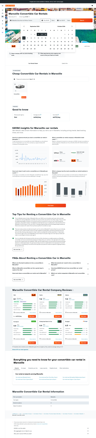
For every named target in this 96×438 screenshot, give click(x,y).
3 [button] (38, 34)
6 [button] (57, 38)
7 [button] (27, 38)
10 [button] (38, 38)
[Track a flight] (2, 23)
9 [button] (34, 38)
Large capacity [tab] (43, 368)
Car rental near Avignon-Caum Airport (71, 379)
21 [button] (27, 45)
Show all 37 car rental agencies (20, 349)
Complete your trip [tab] (33, 368)
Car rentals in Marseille (78, 413)
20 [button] (24, 45)
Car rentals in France (37, 413)
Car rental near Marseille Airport (23, 377)
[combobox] (13, 17)
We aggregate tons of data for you (23, 431)
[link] (50, 205)
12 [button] (45, 38)
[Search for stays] (2, 13)
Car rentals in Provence (67, 413)
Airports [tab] (17, 368)
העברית (61, 1)
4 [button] (50, 38)
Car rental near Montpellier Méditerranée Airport (74, 377)
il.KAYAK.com (15, 413)
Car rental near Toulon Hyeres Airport (24, 379)
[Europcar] (33, 321)
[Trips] (2, 28)
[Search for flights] (2, 10)
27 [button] (24, 49)
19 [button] (45, 41)
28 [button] (27, 49)
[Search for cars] (2, 16)
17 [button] (38, 41)
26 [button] (45, 45)
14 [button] (27, 41)
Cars (20, 413)
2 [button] (34, 34)
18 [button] (42, 41)
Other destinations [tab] (64, 368)
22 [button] (31, 45)
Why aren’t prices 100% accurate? (23, 433)
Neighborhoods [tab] (53, 368)
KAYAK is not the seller (20, 428)
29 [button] (31, 49)
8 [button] (31, 38)
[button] (94, 1)
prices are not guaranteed (42, 423)
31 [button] (72, 49)
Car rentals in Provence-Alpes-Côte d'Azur (52, 413)
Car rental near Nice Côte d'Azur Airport (48, 377)
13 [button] (24, 41)
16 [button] (34, 41)
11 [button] (41, 38)
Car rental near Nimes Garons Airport (47, 379)
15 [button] (31, 41)
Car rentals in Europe (27, 413)
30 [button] (34, 49)
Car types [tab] (23, 368)
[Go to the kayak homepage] (10, 6)
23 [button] (34, 45)
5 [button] (45, 34)
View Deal (24, 97)
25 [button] (42, 45)
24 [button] (38, 45)
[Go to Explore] (2, 20)
